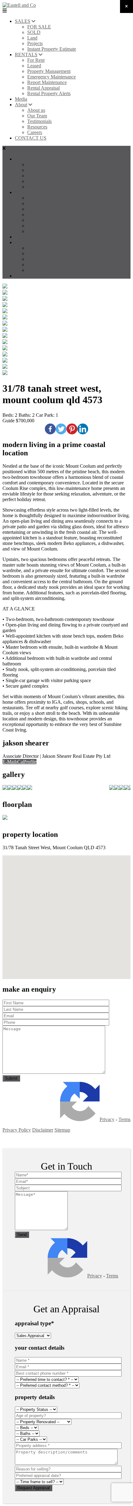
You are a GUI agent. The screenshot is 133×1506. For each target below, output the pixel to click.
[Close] (126, 6)
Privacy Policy (16, 1130)
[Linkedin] (82, 429)
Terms (124, 1119)
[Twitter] (61, 429)
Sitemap (62, 1130)
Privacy (107, 1119)
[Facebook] (50, 429)
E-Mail (9, 761)
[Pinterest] (71, 429)
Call (21, 761)
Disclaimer (42, 1130)
